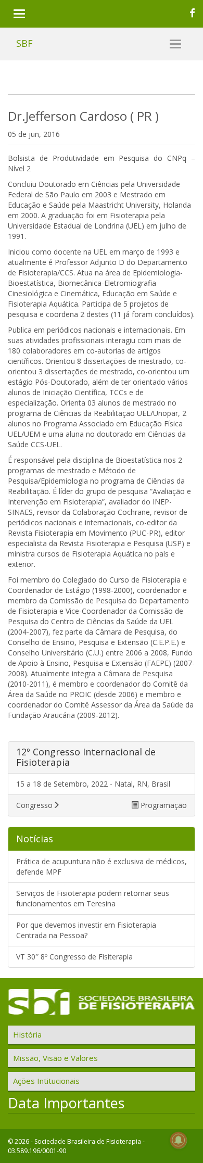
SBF (24, 43)
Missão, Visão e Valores (55, 1058)
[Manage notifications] (178, 1140)
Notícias (34, 838)
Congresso (34, 805)
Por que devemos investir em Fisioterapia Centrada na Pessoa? (86, 930)
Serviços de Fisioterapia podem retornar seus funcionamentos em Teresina (92, 898)
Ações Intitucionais (46, 1081)
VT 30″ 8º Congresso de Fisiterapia (74, 957)
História (27, 1034)
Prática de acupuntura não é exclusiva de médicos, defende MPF (101, 866)
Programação (162, 805)
